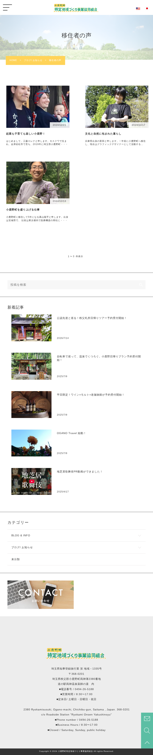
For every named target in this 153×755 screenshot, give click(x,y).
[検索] (141, 284)
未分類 (15, 559)
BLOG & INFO (20, 535)
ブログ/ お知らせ (22, 547)
